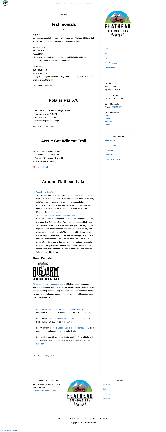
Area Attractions (111, 63)
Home (107, 49)
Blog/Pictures (110, 58)
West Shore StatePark (45, 192)
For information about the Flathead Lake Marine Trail (58, 309)
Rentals (46, 167)
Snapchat (108, 125)
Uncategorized (48, 126)
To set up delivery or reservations (47, 284)
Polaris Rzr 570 (64, 100)
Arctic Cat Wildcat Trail (63, 141)
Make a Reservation (8, 430)
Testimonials (63, 24)
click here (65, 291)
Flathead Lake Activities (64, 318)
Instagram (109, 122)
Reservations (110, 68)
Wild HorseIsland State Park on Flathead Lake (55, 215)
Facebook (108, 116)
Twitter (107, 119)
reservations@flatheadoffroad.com (46, 390)
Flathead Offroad (11, 3)
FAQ (106, 53)
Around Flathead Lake (63, 181)
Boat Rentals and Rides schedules (72, 328)
